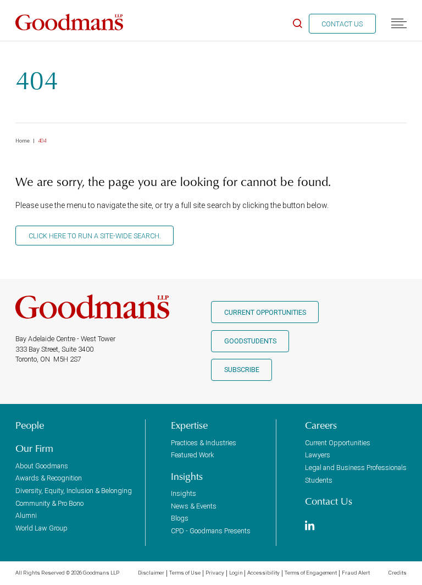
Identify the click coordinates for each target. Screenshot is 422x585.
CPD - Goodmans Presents (211, 531)
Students (318, 480)
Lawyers (317, 455)
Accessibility (263, 573)
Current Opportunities (265, 312)
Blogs (179, 518)
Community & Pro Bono (49, 503)
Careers (321, 425)
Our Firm (34, 448)
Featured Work (192, 455)
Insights (187, 477)
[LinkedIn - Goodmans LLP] (309, 526)
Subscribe (241, 369)
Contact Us (342, 24)
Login (236, 573)
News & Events (193, 506)
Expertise (189, 425)
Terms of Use (185, 573)
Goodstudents (250, 341)
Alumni (26, 515)
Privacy (215, 573)
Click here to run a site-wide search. (95, 236)
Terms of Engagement (311, 573)
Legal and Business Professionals (356, 467)
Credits (397, 573)
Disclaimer (151, 573)
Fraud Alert (356, 573)
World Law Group (41, 528)
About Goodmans (41, 466)
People (29, 425)
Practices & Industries (203, 443)
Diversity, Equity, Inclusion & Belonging (73, 490)
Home (22, 141)
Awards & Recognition (48, 478)
